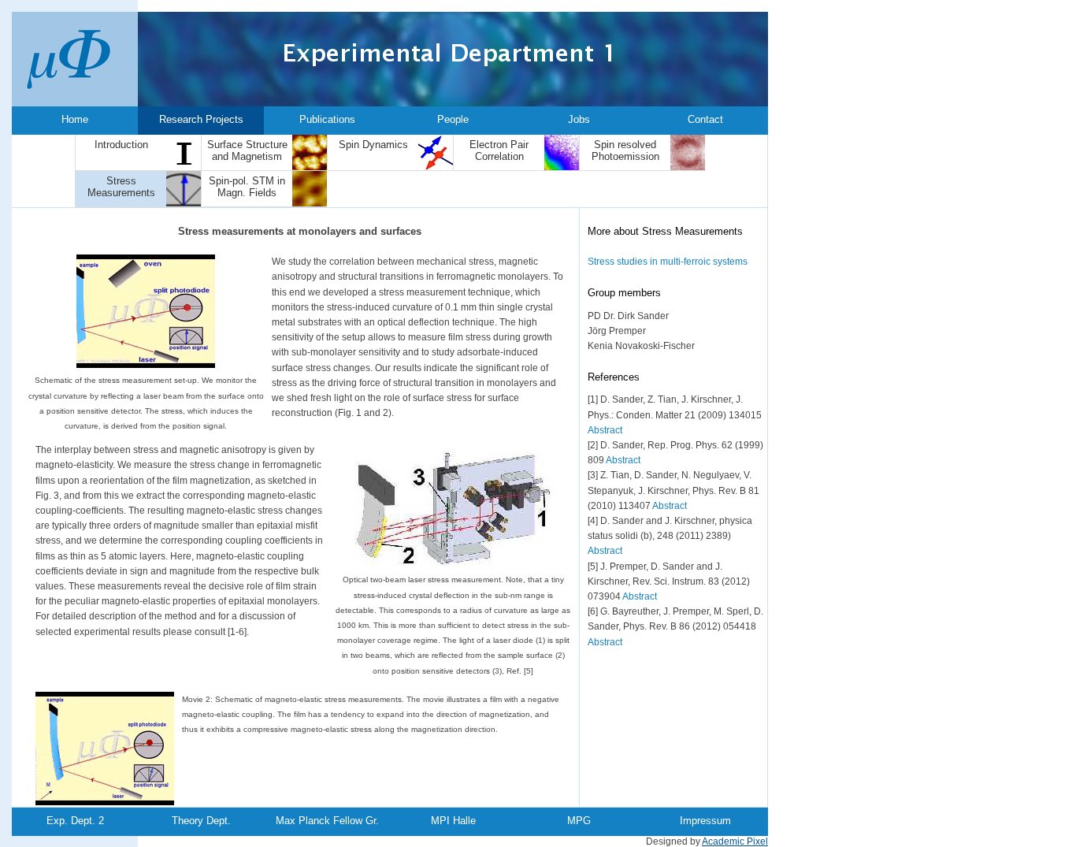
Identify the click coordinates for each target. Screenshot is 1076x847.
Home (74, 119)
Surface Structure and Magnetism (247, 150)
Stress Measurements (121, 187)
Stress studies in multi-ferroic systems (668, 261)
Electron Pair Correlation (499, 150)
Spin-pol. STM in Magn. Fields (247, 187)
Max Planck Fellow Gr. (327, 821)
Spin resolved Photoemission (625, 150)
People (453, 119)
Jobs (579, 119)
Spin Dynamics (373, 144)
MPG (579, 821)
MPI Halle (453, 821)
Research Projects (201, 119)
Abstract (605, 430)
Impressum (705, 821)
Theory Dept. (201, 821)
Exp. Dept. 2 (75, 821)
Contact (705, 119)
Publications (327, 119)
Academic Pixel (735, 841)
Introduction (121, 144)
